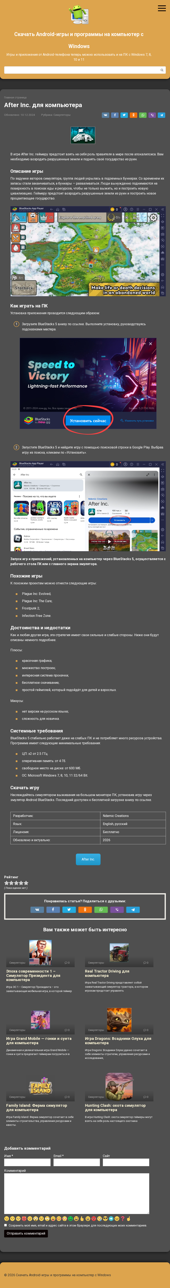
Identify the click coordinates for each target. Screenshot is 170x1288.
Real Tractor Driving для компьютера (107, 973)
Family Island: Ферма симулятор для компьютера (36, 1107)
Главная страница (15, 97)
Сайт (106, 1156)
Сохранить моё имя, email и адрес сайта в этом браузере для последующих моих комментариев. (78, 1225)
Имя (8, 1156)
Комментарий (15, 1171)
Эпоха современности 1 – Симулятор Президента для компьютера (33, 975)
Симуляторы (61, 114)
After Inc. (88, 859)
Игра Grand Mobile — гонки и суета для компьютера (39, 1040)
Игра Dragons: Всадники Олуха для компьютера (118, 1040)
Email (58, 1156)
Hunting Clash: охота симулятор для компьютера (115, 1107)
